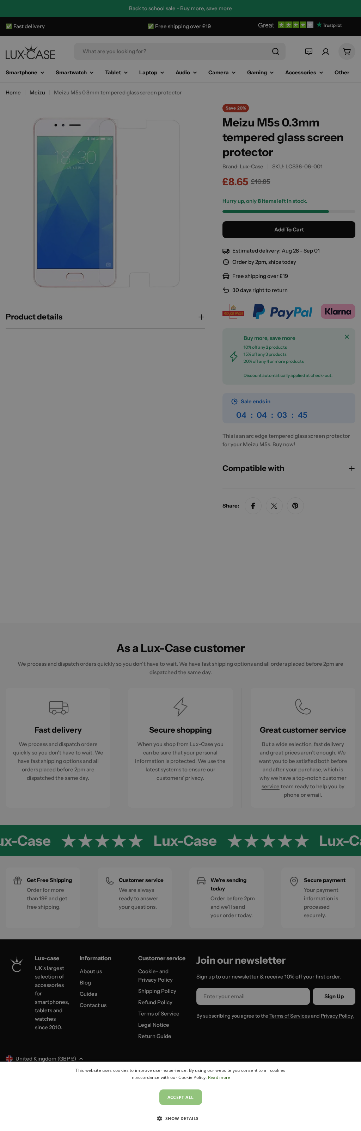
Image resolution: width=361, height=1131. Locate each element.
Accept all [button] (180, 1097)
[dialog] (180, 1096)
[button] (180, 1118)
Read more (219, 1077)
